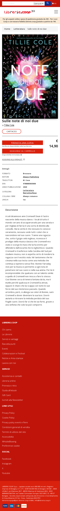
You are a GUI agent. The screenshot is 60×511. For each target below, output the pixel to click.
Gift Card (6, 395)
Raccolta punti (8, 343)
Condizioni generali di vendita (16, 427)
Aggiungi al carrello (22, 151)
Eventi (5, 348)
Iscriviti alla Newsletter (12, 399)
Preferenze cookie (11, 445)
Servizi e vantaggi (10, 339)
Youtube (6, 473)
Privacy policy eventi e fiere (15, 422)
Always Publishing (31, 177)
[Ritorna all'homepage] (19, 11)
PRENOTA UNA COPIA (22, 142)
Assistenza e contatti (12, 376)
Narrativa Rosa (30, 193)
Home (7, 28)
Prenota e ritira (9, 385)
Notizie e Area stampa (12, 358)
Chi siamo (6, 329)
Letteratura (19, 28)
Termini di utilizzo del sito (14, 432)
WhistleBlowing (9, 441)
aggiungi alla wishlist (12, 159)
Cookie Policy (8, 417)
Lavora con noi (9, 363)
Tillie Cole (9, 125)
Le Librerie (7, 334)
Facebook (6, 458)
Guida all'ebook (9, 390)
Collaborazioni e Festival (13, 353)
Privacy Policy (8, 412)
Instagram (6, 463)
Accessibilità (8, 436)
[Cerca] (48, 3)
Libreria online (9, 380)
